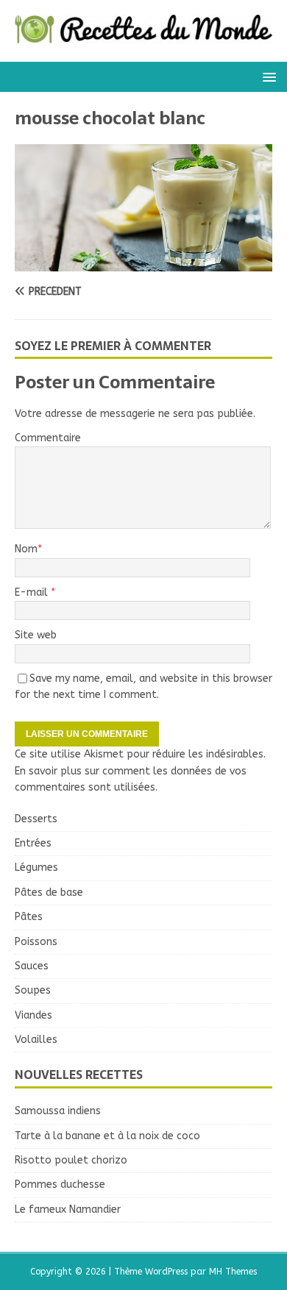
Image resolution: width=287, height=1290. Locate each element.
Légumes (36, 867)
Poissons (36, 942)
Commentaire (48, 438)
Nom (26, 549)
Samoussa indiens (58, 1111)
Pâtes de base (49, 892)
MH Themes (233, 1271)
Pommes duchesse (60, 1184)
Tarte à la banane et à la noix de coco (107, 1136)
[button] (266, 76)
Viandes (33, 1015)
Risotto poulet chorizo (71, 1160)
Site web (36, 635)
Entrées (33, 843)
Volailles (36, 1039)
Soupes (33, 990)
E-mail (33, 592)
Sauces (32, 966)
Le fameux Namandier (68, 1209)
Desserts (36, 819)
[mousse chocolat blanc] (143, 262)
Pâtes (29, 917)
